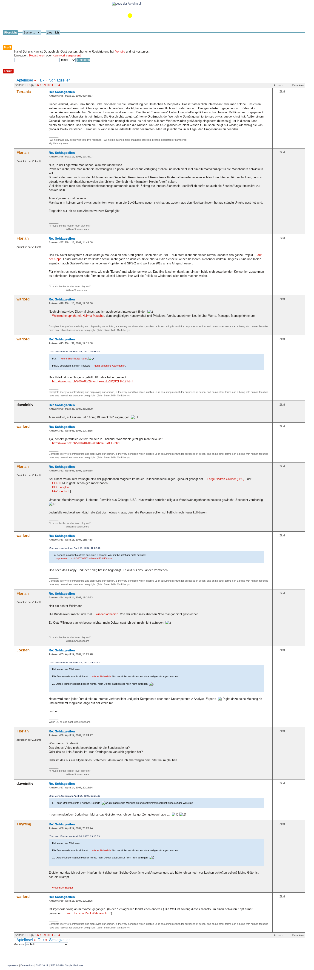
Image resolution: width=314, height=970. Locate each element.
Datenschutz (27, 965)
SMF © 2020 (57, 965)
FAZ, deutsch (61, 491)
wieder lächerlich (107, 614)
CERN (56, 483)
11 (51, 85)
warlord (23, 299)
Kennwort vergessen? (67, 55)
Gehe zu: (19, 944)
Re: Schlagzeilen (62, 92)
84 (58, 85)
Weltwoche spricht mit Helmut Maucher (78, 315)
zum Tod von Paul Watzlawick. (87, 913)
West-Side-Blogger (62, 887)
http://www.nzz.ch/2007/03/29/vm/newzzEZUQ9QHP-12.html (92, 381)
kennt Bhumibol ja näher (74, 358)
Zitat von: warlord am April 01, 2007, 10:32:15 (74, 548)
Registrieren (37, 55)
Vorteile (120, 51)
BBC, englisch (61, 487)
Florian (23, 152)
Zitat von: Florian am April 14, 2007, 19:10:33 (74, 662)
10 (48, 85)
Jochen (23, 650)
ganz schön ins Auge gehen (109, 365)
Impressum (12, 965)
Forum (8, 71)
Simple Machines (74, 965)
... (55, 85)
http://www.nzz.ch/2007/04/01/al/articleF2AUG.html (86, 443)
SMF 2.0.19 (42, 965)
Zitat (282, 91)
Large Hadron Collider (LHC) (225, 479)
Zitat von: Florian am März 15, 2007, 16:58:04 (74, 351)
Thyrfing (24, 824)
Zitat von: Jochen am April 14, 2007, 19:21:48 (74, 796)
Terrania (24, 92)
